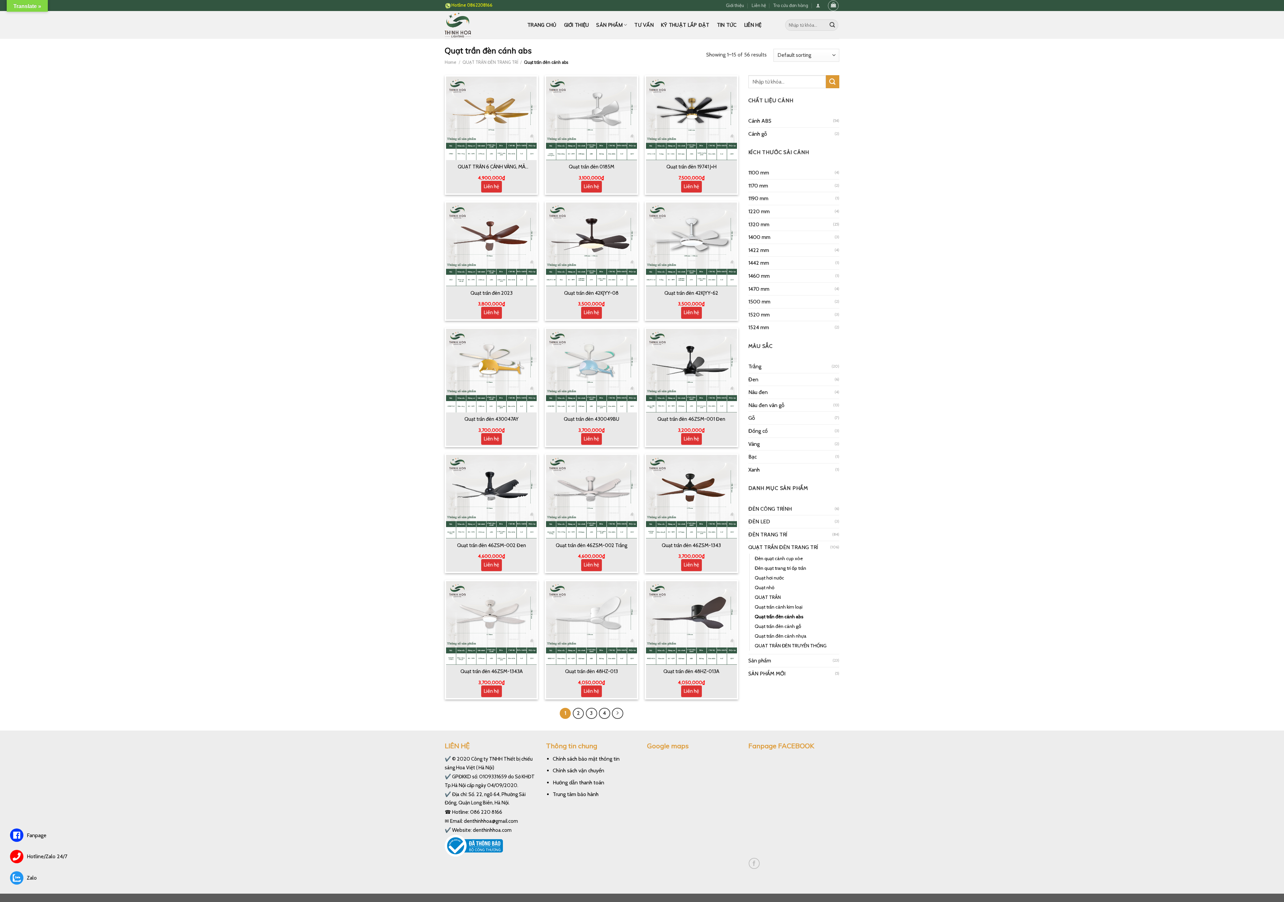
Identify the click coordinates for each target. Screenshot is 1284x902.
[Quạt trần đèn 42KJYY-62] (691, 244)
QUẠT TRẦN (768, 597)
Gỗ (751, 418)
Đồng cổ (758, 431)
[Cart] (833, 5)
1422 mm (758, 250)
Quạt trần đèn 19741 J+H (691, 167)
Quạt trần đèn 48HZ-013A (691, 671)
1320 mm (758, 224)
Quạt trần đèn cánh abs (779, 617)
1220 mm (759, 211)
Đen (753, 379)
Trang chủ (542, 25)
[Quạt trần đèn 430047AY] (491, 370)
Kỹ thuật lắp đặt (685, 25)
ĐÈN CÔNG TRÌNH (770, 509)
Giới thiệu (735, 5)
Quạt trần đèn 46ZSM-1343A (491, 671)
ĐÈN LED (759, 521)
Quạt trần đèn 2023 (491, 293)
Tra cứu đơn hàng (790, 5)
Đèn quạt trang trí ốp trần (780, 568)
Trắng (754, 366)
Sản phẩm (609, 25)
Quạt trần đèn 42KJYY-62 (691, 293)
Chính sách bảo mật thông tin (586, 759)
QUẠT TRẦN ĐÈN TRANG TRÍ (490, 62)
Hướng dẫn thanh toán (578, 782)
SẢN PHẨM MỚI (766, 673)
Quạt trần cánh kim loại (778, 607)
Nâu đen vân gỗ (766, 405)
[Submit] (832, 25)
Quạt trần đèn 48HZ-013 (591, 671)
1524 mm (758, 327)
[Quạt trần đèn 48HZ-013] (591, 623)
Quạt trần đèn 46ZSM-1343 (691, 545)
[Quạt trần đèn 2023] (491, 244)
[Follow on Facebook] (754, 863)
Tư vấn (644, 25)
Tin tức (727, 25)
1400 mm (759, 237)
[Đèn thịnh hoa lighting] (481, 25)
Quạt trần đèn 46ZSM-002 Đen (491, 545)
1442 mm (758, 263)
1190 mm (758, 198)
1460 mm (759, 276)
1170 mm (758, 185)
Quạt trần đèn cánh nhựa (781, 636)
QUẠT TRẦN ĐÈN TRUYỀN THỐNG (791, 646)
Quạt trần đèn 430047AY (491, 419)
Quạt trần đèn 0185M (591, 167)
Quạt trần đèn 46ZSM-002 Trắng (591, 545)
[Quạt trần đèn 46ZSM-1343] (691, 496)
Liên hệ (759, 5)
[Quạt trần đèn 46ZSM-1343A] (491, 623)
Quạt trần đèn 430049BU (591, 419)
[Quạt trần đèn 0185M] (591, 118)
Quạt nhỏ (764, 588)
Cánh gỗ (757, 134)
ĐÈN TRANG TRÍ (767, 534)
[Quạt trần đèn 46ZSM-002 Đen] (491, 496)
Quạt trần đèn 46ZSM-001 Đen (691, 419)
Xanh (754, 470)
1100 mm (758, 172)
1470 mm (758, 289)
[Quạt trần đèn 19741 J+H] (691, 118)
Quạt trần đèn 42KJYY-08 (591, 293)
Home (450, 62)
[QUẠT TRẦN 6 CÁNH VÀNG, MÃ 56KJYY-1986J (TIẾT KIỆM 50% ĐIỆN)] (491, 118)
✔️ (448, 759)
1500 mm (759, 301)
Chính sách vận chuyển (578, 770)
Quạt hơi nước (769, 578)
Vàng (754, 444)
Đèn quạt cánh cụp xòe (779, 558)
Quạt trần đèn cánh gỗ (778, 626)
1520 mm (759, 314)
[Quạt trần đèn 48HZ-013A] (691, 623)
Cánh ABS (759, 121)
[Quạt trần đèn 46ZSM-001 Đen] (691, 370)
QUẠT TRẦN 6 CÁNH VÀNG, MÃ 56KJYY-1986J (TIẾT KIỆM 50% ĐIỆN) (491, 167)
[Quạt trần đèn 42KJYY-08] (591, 244)
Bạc (752, 457)
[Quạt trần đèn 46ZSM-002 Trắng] (591, 496)
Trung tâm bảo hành (576, 794)
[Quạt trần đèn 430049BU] (591, 370)
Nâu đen (758, 392)
